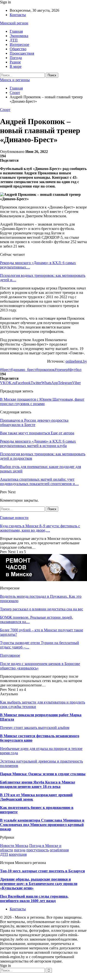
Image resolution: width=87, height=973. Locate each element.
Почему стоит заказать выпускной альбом (34, 727)
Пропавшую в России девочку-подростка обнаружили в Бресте (34, 422)
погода (19, 850)
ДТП (14, 40)
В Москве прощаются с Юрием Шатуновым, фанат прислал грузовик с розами (42, 401)
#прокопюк (45, 369)
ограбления (59, 850)
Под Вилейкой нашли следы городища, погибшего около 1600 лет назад (34, 898)
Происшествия (22, 53)
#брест (5, 369)
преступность (37, 850)
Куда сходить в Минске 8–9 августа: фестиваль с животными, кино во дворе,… (40, 528)
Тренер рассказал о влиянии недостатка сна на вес (41, 609)
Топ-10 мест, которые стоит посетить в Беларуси (42, 871)
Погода (16, 58)
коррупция (18, 854)
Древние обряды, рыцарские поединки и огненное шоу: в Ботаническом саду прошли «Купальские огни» (38, 883)
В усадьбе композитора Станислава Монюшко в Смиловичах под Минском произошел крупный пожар (42, 824)
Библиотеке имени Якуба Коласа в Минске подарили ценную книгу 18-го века (37, 784)
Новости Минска (14, 846)
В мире (16, 66)
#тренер (61, 369)
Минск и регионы (15, 80)
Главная (16, 31)
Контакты (18, 15)
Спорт (5, 110)
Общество (18, 49)
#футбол (74, 369)
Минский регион (14, 23)
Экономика (19, 36)
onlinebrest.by (76, 361)
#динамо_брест (23, 369)
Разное (15, 62)
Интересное (19, 44)
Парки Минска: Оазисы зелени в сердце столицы (43, 774)
